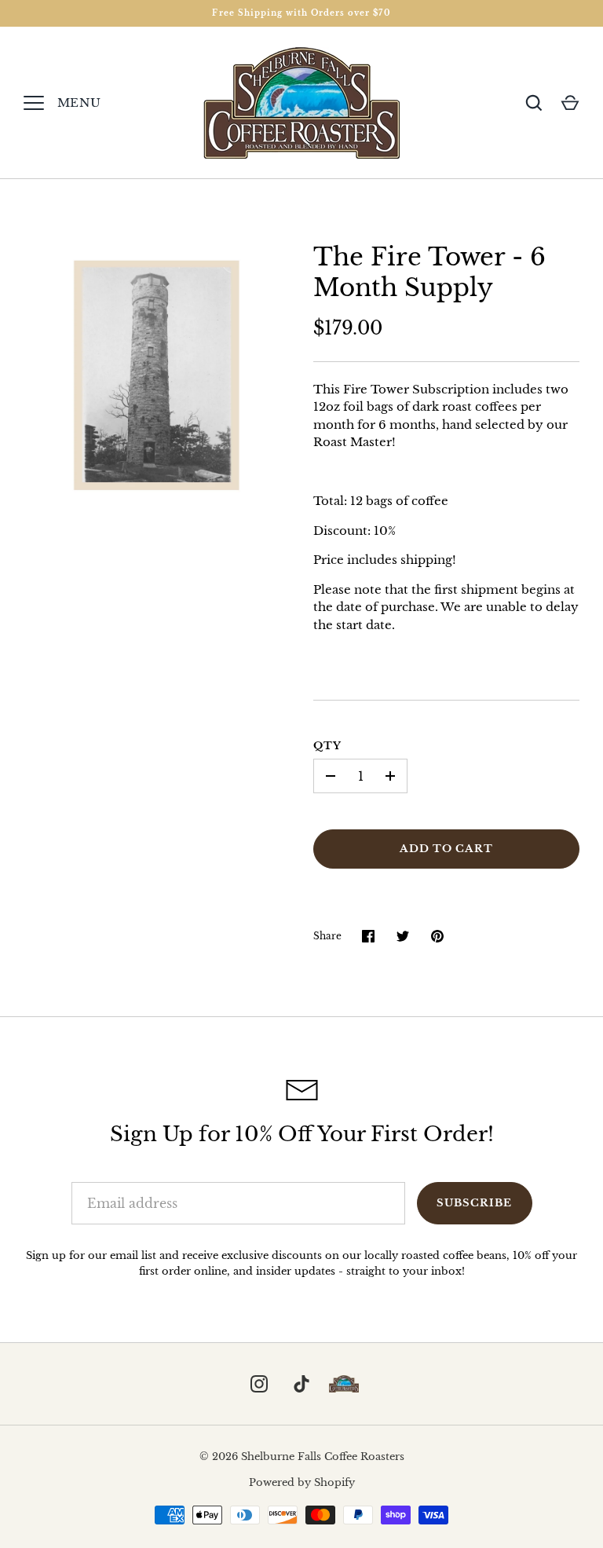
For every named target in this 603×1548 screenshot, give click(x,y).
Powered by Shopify (302, 1482)
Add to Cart (447, 848)
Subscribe (474, 1202)
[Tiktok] (301, 1384)
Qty (327, 745)
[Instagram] (259, 1384)
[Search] (534, 103)
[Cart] (570, 103)
